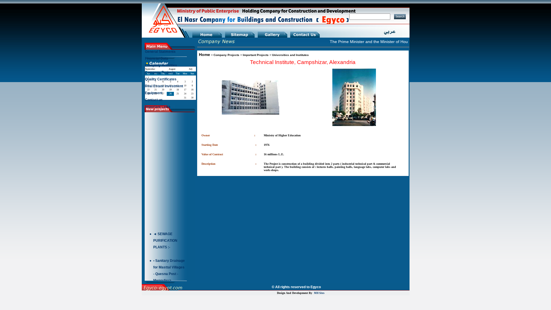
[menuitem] (170, 53)
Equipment (153, 93)
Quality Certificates (160, 79)
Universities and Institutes (290, 55)
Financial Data (156, 59)
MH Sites (319, 293)
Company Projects (226, 55)
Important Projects (256, 55)
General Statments (160, 52)
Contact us (154, 100)
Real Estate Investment (164, 86)
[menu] (170, 81)
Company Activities (161, 65)
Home (204, 54)
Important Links (157, 107)
